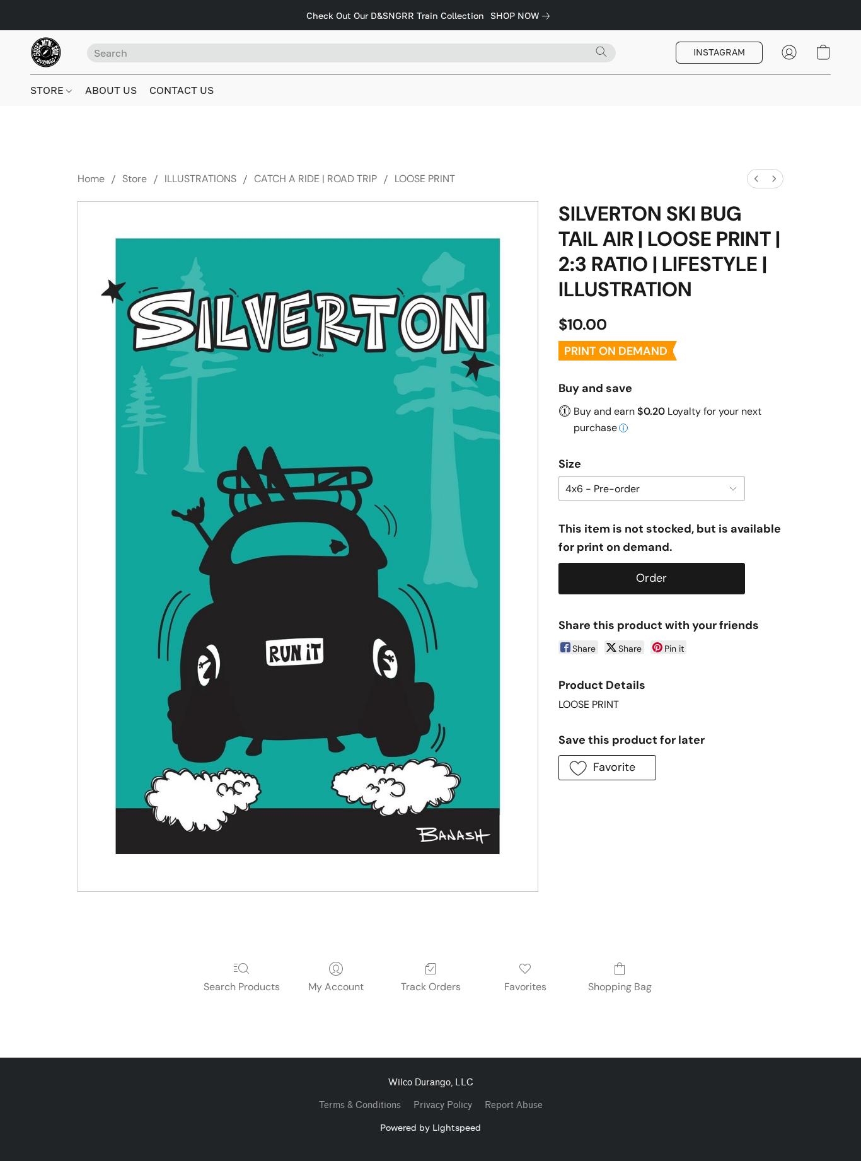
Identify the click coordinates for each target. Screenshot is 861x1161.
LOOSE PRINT (425, 178)
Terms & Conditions (360, 1105)
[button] (46, 52)
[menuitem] (756, 179)
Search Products (242, 986)
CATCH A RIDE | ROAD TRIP (315, 178)
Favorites (525, 986)
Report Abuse (514, 1105)
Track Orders (431, 986)
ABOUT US (111, 90)
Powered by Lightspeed (430, 1127)
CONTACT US (181, 90)
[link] (522, 15)
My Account (336, 986)
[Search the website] (601, 52)
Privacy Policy (442, 1105)
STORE (48, 90)
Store (134, 178)
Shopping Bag (620, 986)
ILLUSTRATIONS (200, 178)
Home (91, 178)
